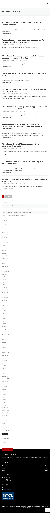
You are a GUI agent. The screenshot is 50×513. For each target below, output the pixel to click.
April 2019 (4, 342)
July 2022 (4, 308)
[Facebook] (8, 449)
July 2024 (4, 245)
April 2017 (4, 399)
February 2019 (5, 347)
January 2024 (5, 261)
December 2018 (5, 352)
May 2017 (4, 397)
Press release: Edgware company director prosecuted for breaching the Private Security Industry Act (22, 126)
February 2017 (5, 405)
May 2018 (4, 368)
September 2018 (5, 360)
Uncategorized (5, 224)
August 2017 (5, 389)
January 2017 (5, 407)
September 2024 (5, 240)
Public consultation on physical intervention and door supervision (17, 212)
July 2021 (4, 316)
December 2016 (5, 410)
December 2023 (5, 263)
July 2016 (4, 423)
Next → (9, 196)
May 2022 (4, 313)
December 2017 (5, 378)
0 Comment (25, 27)
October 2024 (5, 237)
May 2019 (4, 339)
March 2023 (4, 287)
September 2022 (5, 303)
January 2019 (5, 350)
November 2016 (5, 412)
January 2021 (5, 331)
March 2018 (4, 371)
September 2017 (5, 386)
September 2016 (5, 418)
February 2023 (5, 289)
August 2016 (5, 420)
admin (8, 27)
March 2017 (4, 402)
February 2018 (5, 373)
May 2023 (4, 282)
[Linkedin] (10, 449)
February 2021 (5, 329)
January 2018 (5, 376)
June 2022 (4, 310)
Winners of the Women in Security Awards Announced (14, 215)
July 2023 (4, 276)
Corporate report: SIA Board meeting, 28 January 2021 (14, 205)
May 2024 (4, 250)
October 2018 (5, 357)
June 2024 (4, 248)
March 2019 (4, 344)
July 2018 (4, 363)
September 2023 (5, 271)
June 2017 (4, 394)
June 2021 (4, 318)
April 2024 (4, 253)
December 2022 (5, 295)
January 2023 (5, 292)
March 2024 (4, 255)
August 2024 (5, 242)
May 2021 (4, 321)
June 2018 (4, 365)
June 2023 (4, 279)
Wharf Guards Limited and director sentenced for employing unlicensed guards (20, 209)
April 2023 (4, 284)
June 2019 (4, 337)
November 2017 (5, 381)
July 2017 (4, 391)
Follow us (5, 449)
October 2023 (5, 269)
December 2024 (5, 232)
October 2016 (5, 415)
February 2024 (5, 258)
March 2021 (4, 326)
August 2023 (5, 274)
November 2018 (5, 355)
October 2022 (5, 300)
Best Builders (5, 433)
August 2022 (5, 305)
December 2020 (5, 334)
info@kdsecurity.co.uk (8, 489)
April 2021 (4, 323)
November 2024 (5, 234)
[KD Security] (6, 3)
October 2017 (5, 384)
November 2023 (5, 266)
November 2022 (5, 297)
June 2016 (4, 426)
